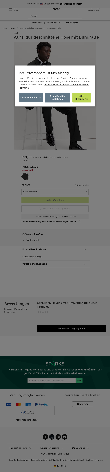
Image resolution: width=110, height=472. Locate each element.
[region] (55, 86)
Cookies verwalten (31, 97)
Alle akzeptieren (82, 97)
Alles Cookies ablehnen (57, 97)
